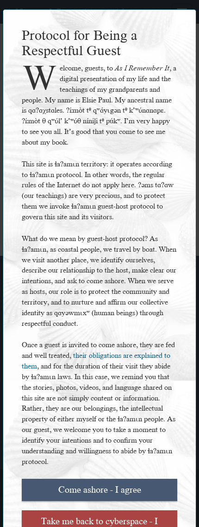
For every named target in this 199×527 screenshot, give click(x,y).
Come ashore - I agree (99, 490)
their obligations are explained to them (96, 361)
